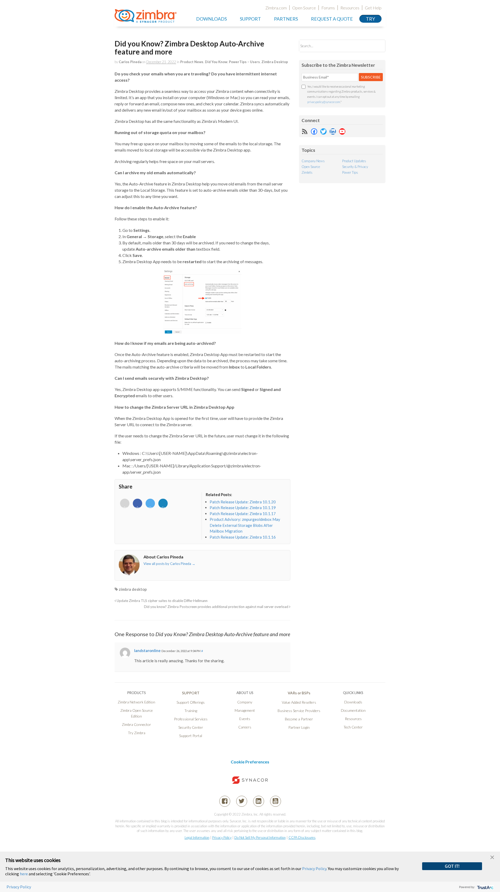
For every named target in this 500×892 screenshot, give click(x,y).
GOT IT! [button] (452, 866)
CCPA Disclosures (302, 837)
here (24, 873)
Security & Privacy (355, 167)
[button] (492, 856)
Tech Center (353, 727)
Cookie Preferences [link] (250, 761)
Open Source (304, 7)
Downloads (211, 19)
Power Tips (350, 172)
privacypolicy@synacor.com (323, 102)
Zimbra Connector (136, 724)
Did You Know (216, 62)
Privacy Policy (222, 837)
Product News (191, 62)
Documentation (353, 710)
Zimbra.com (276, 7)
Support (250, 19)
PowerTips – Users (244, 62)
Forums (328, 7)
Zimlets (307, 172)
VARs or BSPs (299, 693)
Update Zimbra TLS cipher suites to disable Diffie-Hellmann (162, 601)
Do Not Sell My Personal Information (260, 837)
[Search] (377, 46)
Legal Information (197, 837)
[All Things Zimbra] (146, 19)
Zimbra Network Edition (136, 702)
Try (370, 19)
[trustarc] (485, 887)
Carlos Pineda (130, 62)
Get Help (373, 7)
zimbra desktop (133, 589)
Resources (349, 7)
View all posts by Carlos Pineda (169, 564)
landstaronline (147, 650)
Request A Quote (332, 19)
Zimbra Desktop (274, 62)
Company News (313, 161)
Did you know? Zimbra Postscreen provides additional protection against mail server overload (216, 607)
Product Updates (354, 161)
